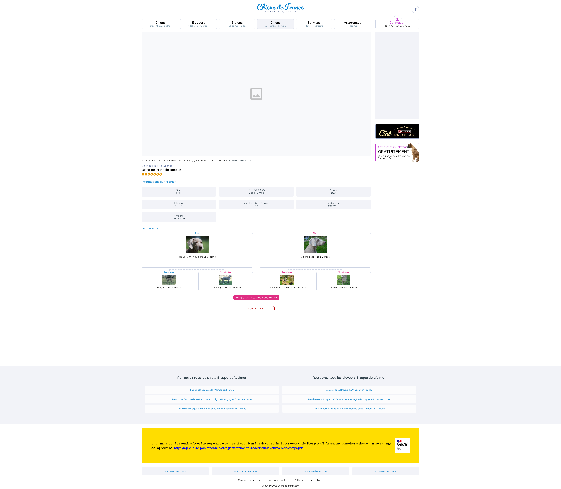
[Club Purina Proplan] (397, 131)
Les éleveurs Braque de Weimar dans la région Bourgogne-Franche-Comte (349, 399)
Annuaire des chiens (385, 471)
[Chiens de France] (280, 9)
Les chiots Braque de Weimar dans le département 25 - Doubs (212, 408)
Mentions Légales (278, 480)
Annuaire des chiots (175, 471)
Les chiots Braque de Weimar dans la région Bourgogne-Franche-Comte (212, 399)
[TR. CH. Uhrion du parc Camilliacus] (197, 244)
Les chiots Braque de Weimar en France (212, 389)
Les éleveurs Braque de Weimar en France (349, 389)
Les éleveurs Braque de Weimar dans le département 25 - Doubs (349, 408)
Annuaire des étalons (315, 471)
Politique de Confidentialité (308, 480)
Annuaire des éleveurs (245, 471)
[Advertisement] (397, 75)
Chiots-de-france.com (250, 480)
